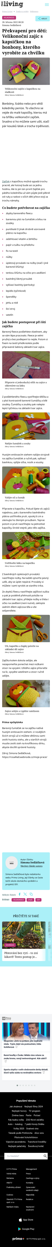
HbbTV (9, 1183)
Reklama (10, 1178)
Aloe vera (39, 1133)
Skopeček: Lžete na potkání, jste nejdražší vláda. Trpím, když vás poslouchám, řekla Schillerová (23, 1044)
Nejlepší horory (19, 1111)
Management (31, 1169)
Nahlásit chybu (12, 1207)
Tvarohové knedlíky (37, 1142)
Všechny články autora (31, 866)
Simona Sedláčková (11, 25)
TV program (34, 1111)
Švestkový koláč (36, 1146)
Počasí (37, 1115)
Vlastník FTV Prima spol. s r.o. (14, 1200)
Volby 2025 (18, 1128)
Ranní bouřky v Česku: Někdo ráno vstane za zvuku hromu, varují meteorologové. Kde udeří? (25, 1056)
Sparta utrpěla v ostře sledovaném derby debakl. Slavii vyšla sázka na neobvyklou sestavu (26, 1071)
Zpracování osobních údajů (32, 1188)
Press (28, 1174)
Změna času (18, 1115)
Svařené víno (32, 1128)
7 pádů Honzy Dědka (34, 1124)
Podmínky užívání (13, 1187)
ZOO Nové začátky (35, 1119)
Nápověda (30, 1195)
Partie (28, 1115)
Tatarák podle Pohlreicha (20, 1133)
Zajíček (6, 181)
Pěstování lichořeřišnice (26, 1137)
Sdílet (41, 19)
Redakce (29, 1199)
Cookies (9, 1195)
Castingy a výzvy (32, 1178)
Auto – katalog (15, 1124)
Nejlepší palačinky (17, 1146)
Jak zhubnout (15, 1106)
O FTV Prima (11, 1169)
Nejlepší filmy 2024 (33, 1106)
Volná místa (11, 1174)
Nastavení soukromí (30, 1208)
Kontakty (29, 1183)
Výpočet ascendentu (16, 1142)
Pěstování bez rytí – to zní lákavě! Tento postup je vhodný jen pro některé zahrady (21, 955)
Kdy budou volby (16, 1119)
